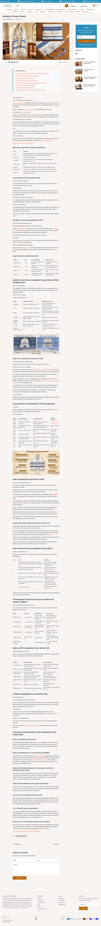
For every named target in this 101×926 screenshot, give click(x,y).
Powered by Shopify (6, 921)
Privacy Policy (61, 902)
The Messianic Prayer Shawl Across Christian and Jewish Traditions (31, 83)
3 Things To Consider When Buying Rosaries (90, 62)
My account (84, 6)
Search (39, 906)
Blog (39, 904)
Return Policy (61, 898)
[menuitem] (9, 9)
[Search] (66, 5)
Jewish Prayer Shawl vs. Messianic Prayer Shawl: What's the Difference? (32, 73)
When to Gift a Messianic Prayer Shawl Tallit (26, 85)
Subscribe (86, 41)
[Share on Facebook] (9, 62)
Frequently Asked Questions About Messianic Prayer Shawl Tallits (30, 90)
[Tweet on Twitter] (15, 62)
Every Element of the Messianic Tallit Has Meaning (27, 75)
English (5, 916)
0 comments (65, 62)
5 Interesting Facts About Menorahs (89, 70)
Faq (39, 910)
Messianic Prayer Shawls (29, 109)
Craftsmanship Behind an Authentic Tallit (25, 87)
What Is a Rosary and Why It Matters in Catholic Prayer (90, 85)
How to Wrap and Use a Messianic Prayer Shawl (27, 80)
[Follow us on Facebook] (77, 54)
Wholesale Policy (62, 904)
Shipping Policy (61, 900)
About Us (40, 898)
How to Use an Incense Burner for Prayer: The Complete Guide (90, 78)
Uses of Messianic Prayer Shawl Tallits (24, 78)
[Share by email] (17, 62)
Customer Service (42, 902)
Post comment (19, 877)
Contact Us (40, 900)
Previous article (17, 844)
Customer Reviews (42, 908)
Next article (55, 844)
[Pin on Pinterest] (12, 62)
